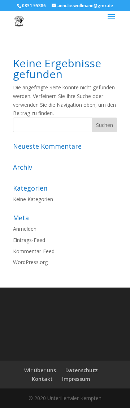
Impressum (76, 378)
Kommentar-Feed (34, 251)
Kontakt (42, 378)
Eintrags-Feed (29, 240)
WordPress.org (30, 262)
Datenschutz (81, 370)
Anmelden (24, 228)
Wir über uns (40, 370)
